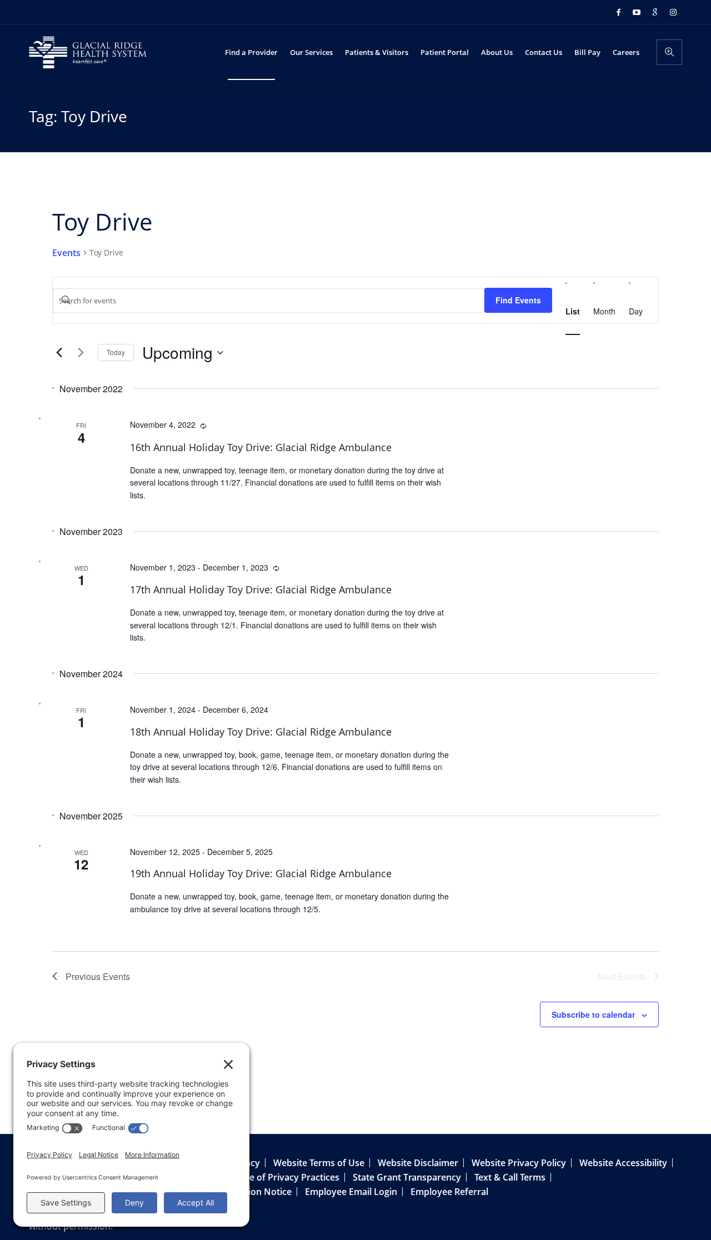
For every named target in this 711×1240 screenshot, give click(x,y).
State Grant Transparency (407, 1177)
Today (116, 352)
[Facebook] (618, 12)
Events (66, 253)
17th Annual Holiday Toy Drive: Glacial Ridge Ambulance (261, 589)
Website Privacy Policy (519, 1163)
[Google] (655, 12)
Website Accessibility (623, 1163)
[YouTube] (636, 12)
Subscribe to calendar (593, 1014)
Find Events (518, 300)
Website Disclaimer (418, 1163)
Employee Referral (449, 1192)
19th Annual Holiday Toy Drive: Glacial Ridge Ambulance (261, 873)
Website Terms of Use (318, 1163)
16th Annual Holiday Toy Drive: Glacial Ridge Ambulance (261, 447)
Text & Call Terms (509, 1177)
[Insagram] (673, 12)
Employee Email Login (351, 1192)
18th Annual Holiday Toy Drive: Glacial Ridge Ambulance (261, 731)
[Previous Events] (59, 352)
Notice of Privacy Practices (283, 1177)
